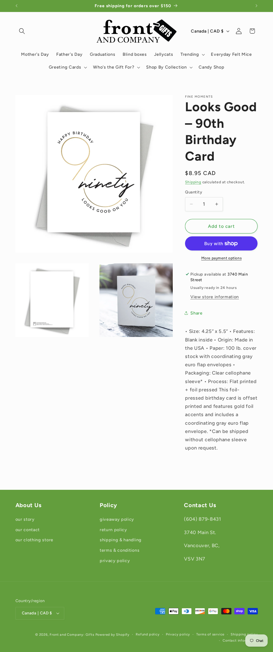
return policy (113, 529)
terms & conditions (119, 550)
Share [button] (196, 313)
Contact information (240, 640)
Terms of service (210, 634)
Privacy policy (178, 634)
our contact (27, 529)
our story (25, 519)
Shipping (193, 182)
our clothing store (34, 539)
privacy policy (115, 560)
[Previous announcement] (16, 6)
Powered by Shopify (112, 635)
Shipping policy (244, 634)
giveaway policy (117, 519)
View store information (214, 296)
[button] (22, 31)
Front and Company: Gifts (72, 635)
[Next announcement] (256, 6)
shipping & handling (121, 539)
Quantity (193, 192)
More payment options (221, 258)
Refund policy (147, 634)
